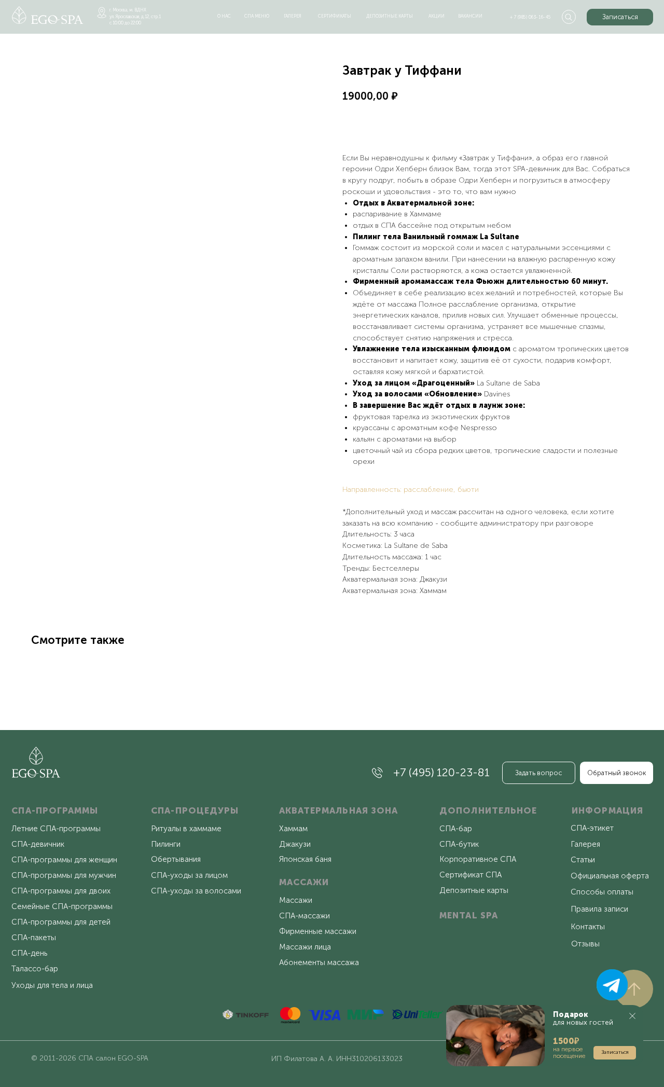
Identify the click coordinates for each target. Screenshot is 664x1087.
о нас (224, 16)
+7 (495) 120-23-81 (441, 772)
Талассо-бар (34, 968)
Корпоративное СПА (477, 859)
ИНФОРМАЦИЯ (607, 810)
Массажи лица (305, 947)
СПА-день (29, 953)
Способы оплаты (602, 892)
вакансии (470, 16)
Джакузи (295, 844)
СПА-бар (455, 828)
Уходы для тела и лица (52, 985)
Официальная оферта (610, 875)
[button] (620, 17)
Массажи (295, 900)
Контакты (588, 926)
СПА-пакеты (33, 937)
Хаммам (293, 828)
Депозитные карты (473, 890)
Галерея (585, 844)
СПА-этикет (592, 828)
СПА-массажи (304, 915)
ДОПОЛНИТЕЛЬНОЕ (488, 810)
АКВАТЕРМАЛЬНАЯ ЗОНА (338, 810)
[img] (48, 15)
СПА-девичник (37, 844)
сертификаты (334, 16)
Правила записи (599, 909)
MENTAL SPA (468, 915)
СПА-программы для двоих (60, 891)
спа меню (256, 16)
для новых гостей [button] (583, 1018)
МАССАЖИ (304, 882)
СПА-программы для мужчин (63, 875)
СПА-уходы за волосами (196, 891)
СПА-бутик (459, 844)
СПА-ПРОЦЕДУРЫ (195, 810)
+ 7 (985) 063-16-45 (530, 17)
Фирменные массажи (317, 931)
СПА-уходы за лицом (189, 875)
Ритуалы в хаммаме (186, 828)
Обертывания (176, 859)
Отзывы (585, 943)
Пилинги (166, 844)
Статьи (583, 859)
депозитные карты (389, 16)
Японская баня (305, 859)
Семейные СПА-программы (62, 906)
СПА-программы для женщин (64, 859)
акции (436, 16)
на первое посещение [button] (569, 1052)
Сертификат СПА (470, 874)
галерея (292, 16)
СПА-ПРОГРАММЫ (54, 810)
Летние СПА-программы (56, 828)
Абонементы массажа (319, 962)
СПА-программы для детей (60, 922)
